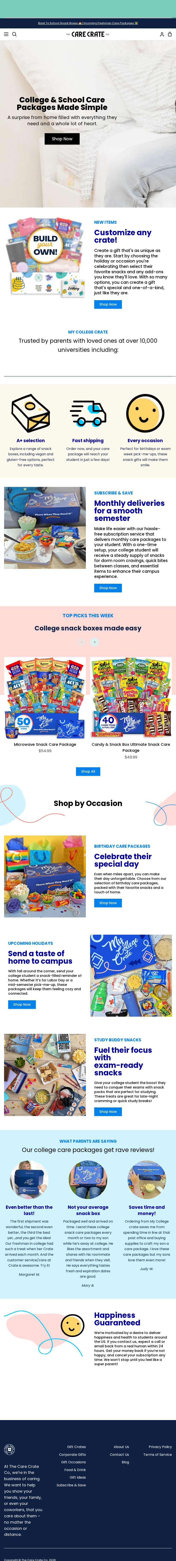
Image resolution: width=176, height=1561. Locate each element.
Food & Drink (75, 1469)
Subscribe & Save (71, 1485)
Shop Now (62, 139)
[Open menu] (4, 34)
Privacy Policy (160, 1446)
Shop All (88, 771)
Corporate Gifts (72, 1454)
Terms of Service (157, 1454)
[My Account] (160, 34)
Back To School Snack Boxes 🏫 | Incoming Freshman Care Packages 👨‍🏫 (88, 23)
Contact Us (119, 1454)
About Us (121, 1446)
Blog (125, 1462)
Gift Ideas (78, 1477)
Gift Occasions (73, 1462)
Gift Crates (76, 1446)
